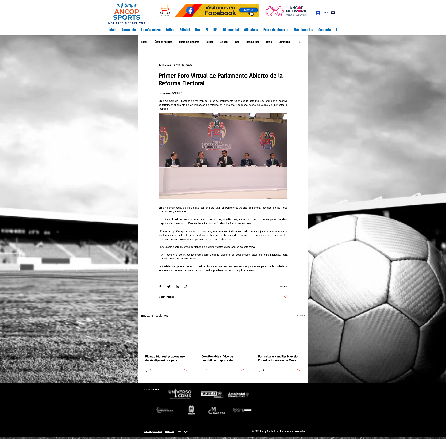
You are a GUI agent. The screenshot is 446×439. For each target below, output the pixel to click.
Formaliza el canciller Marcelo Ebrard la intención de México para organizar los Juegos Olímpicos (278, 358)
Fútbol (209, 41)
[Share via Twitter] (168, 286)
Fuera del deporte (189, 41)
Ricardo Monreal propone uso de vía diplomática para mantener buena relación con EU (165, 358)
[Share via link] (185, 286)
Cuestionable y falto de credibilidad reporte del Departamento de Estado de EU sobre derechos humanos (221, 358)
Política (283, 286)
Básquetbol (252, 41)
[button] (300, 42)
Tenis (269, 41)
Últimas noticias (163, 41)
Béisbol (224, 41)
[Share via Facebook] (160, 286)
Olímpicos (284, 41)
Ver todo (300, 315)
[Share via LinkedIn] (177, 286)
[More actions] (287, 64)
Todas (144, 41)
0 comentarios (166, 296)
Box (237, 41)
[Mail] (333, 12)
